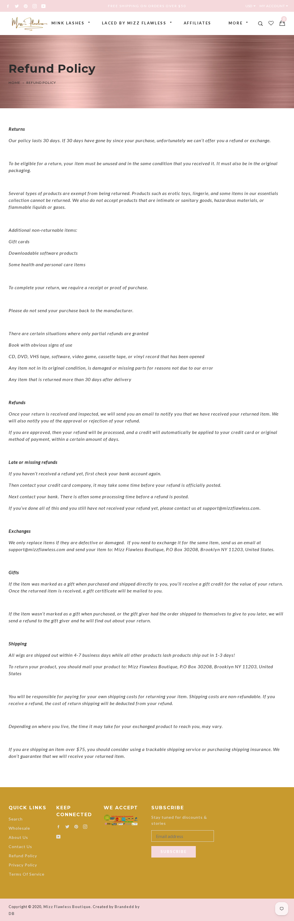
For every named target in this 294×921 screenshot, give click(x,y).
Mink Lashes (68, 23)
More (236, 23)
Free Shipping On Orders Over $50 (147, 6)
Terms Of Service (27, 874)
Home (14, 82)
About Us (18, 837)
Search (16, 818)
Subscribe (173, 851)
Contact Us (20, 846)
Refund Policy (23, 855)
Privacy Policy (23, 864)
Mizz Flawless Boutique (67, 906)
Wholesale (19, 828)
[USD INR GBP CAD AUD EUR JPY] (251, 6)
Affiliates (197, 23)
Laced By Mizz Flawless (134, 23)
